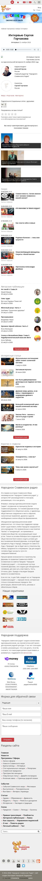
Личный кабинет (11, 826)
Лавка (29, 818)
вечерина (19, 95)
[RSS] (33, 861)
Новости (5, 755)
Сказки (16, 810)
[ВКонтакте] (2, 104)
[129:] (21, 17)
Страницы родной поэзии (27, 778)
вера (3, 95)
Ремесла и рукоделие (28, 801)
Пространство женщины (12, 773)
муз (30, 2)
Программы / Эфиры (10, 758)
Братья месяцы (9, 766)
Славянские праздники (12, 771)
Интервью (15, 42)
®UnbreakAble (23, 878)
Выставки (7, 791)
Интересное (7, 803)
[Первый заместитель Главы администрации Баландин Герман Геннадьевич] (21, 157)
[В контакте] (18, 861)
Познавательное (22, 789)
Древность (28, 798)
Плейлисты (28, 815)
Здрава (6, 798)
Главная (5, 753)
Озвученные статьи (11, 776)
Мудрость (7, 801)
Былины (33, 810)
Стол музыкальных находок (14, 768)
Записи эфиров (9, 761)
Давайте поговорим (29, 776)
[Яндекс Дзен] (28, 861)
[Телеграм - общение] (8, 861)
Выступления (8, 789)
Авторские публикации (13, 818)
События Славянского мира (14, 786)
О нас (5, 823)
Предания (7, 810)
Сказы (4, 807)
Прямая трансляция (12, 815)
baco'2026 (7, 878)
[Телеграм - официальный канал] (3, 861)
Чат (34, 10)
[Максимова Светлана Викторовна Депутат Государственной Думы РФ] (21, 140)
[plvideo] (18, 865)
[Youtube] (13, 861)
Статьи (4, 795)
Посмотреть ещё (21, 349)
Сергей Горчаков (21, 86)
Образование (16, 798)
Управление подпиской (27, 820)
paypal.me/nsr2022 (30, 684)
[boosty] (38, 861)
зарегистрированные (24, 117)
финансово (28, 653)
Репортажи (31, 768)
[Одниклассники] (23, 861)
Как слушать (9, 820)
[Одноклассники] (5, 104)
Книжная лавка (9, 778)
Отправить (7, 740)
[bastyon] (23, 865)
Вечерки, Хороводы (21, 791)
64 (27, 2)
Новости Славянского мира (14, 763)
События (5, 784)
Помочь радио (17, 823)
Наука (15, 801)
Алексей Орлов (20, 69)
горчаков (10, 95)
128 (24, 2)
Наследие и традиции (23, 803)
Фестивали (31, 786)
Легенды (24, 810)
